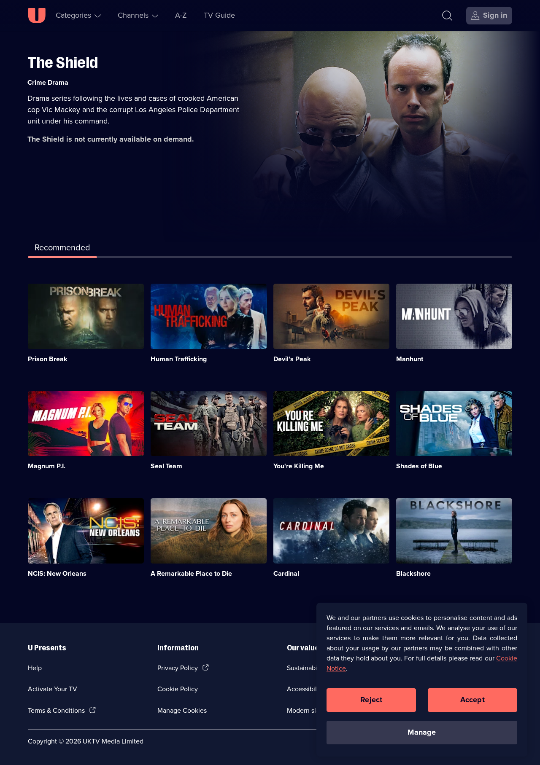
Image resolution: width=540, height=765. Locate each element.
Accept (472, 699)
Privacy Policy (177, 668)
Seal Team (166, 466)
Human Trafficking (179, 359)
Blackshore (413, 573)
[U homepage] (37, 15)
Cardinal (286, 573)
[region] (421, 679)
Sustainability (306, 668)
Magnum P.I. (46, 466)
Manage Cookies (182, 710)
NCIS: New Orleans (57, 573)
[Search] (447, 15)
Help (35, 668)
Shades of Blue (419, 466)
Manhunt (409, 359)
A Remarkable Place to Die (191, 573)
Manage (422, 732)
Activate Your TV (52, 689)
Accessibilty (304, 689)
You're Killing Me (298, 466)
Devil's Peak (292, 359)
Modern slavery (309, 710)
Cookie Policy (177, 689)
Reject (371, 699)
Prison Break (48, 359)
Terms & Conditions (56, 710)
